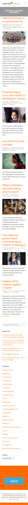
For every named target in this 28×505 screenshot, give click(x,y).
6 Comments (13, 150)
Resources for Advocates (10, 438)
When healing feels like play (10, 354)
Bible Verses (7, 292)
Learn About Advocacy (9, 405)
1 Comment (12, 104)
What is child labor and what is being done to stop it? (12, 188)
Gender (21, 103)
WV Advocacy (18, 24)
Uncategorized (6, 445)
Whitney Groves (15, 101)
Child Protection (6, 26)
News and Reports (8, 420)
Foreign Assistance (16, 26)
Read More (5, 316)
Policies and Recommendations (10, 27)
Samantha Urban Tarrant (18, 147)
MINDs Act (5, 416)
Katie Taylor (15, 194)
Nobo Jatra (5, 150)
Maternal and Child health (10, 409)
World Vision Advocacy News (11, 448)
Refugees (4, 104)
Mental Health (6, 413)
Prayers (4, 430)
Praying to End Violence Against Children (11, 284)
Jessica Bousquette (20, 290)
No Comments (7, 28)
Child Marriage (5, 103)
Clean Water (6, 388)
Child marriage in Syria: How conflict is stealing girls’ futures (13, 95)
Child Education (7, 377)
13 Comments (15, 196)
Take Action (21, 27)
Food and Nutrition (8, 391)
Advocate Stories (7, 370)
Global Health (6, 402)
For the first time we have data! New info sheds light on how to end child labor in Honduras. (13, 343)
